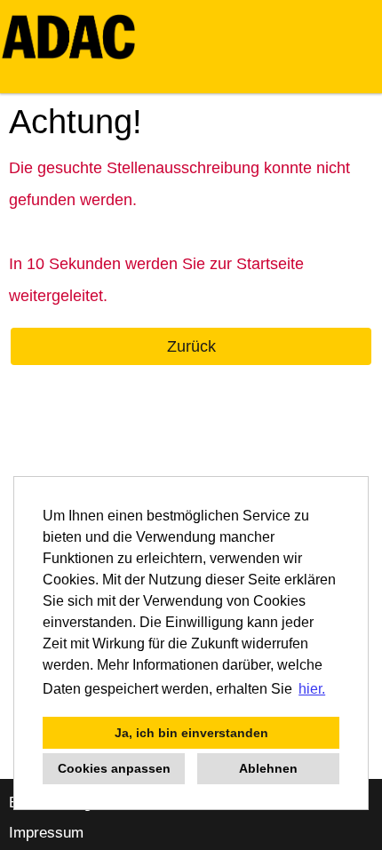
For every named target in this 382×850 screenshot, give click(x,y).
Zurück (191, 346)
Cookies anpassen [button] (114, 768)
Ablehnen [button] (268, 768)
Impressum (46, 832)
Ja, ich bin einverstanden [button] (191, 733)
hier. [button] (311, 688)
